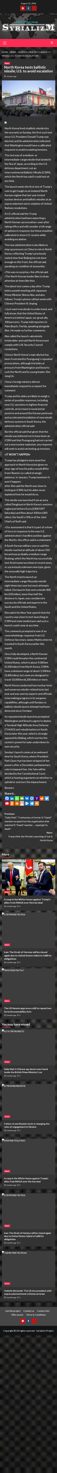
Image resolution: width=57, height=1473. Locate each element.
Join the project (13, 1310)
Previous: (28, 821)
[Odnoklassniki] (12, 803)
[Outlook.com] (27, 803)
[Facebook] (7, 798)
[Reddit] (42, 798)
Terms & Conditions (36, 1314)
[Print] (17, 803)
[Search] (52, 42)
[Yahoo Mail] (37, 798)
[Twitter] (47, 798)
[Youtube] (7, 803)
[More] (37, 803)
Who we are (17, 1314)
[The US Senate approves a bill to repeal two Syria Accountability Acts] (28, 986)
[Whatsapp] (17, 798)
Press (7, 1062)
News (7, 63)
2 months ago (11, 906)
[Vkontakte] (27, 798)
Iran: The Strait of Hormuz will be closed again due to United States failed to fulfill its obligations (28, 955)
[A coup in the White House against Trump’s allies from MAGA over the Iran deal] (28, 877)
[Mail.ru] (32, 798)
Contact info (43, 1310)
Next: (30, 836)
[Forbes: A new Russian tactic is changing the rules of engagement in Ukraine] (28, 1102)
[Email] (22, 798)
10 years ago (11, 76)
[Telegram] (32, 803)
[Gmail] (22, 803)
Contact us (28, 1310)
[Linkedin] (12, 798)
